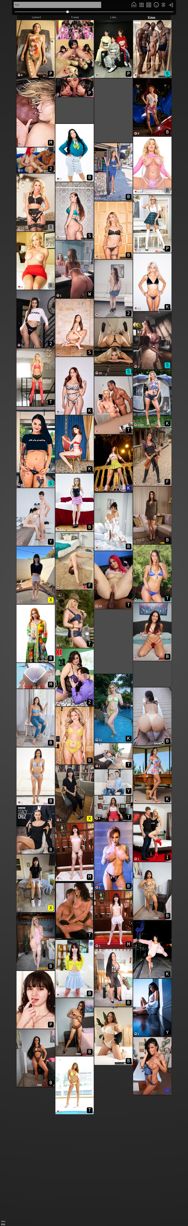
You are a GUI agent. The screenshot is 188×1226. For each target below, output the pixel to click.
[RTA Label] (3, 1225)
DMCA (3, 1221)
